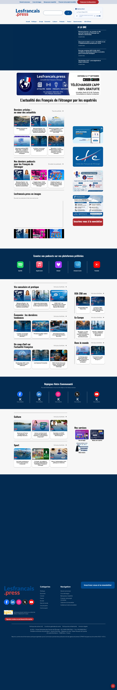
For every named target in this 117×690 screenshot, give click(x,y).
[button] (57, 111)
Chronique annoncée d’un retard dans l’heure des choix (58, 335)
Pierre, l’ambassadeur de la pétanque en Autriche (58, 462)
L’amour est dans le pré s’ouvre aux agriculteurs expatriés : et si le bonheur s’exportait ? (41, 434)
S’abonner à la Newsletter (88, 2)
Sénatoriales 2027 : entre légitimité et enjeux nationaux (89, 61)
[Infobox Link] (20, 267)
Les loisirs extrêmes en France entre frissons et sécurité (22, 463)
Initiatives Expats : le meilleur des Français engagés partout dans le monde (56, 183)
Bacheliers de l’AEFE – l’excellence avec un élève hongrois (58, 434)
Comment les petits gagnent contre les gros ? (98, 358)
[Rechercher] (68, 13)
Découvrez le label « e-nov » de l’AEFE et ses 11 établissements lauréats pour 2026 (91, 42)
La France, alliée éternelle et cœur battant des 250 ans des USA (97, 309)
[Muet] (95, 16)
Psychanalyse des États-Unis (83, 308)
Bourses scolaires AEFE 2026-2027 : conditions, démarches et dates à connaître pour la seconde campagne (91, 52)
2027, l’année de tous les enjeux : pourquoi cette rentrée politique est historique (58, 364)
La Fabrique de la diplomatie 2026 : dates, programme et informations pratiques (83, 359)
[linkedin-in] (39, 394)
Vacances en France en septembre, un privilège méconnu (22, 434)
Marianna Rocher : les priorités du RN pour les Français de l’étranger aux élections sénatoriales (89, 33)
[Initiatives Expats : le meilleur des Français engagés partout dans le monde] (56, 233)
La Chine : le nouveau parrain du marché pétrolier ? (39, 150)
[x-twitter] (77, 394)
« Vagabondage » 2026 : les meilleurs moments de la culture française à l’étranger (39, 183)
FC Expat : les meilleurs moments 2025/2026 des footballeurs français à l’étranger (40, 463)
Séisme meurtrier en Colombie (21, 129)
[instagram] (58, 394)
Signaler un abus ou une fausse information (19, 619)
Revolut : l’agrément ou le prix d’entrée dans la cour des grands (97, 333)
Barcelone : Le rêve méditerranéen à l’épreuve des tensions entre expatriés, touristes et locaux (56, 151)
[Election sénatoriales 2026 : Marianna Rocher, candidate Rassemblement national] (22, 233)
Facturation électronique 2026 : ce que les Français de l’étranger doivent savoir (40, 304)
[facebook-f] (20, 394)
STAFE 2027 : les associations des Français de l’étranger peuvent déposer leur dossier (59, 305)
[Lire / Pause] (76, 16)
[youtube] (96, 394)
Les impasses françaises (40, 363)
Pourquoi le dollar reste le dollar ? (40, 334)
